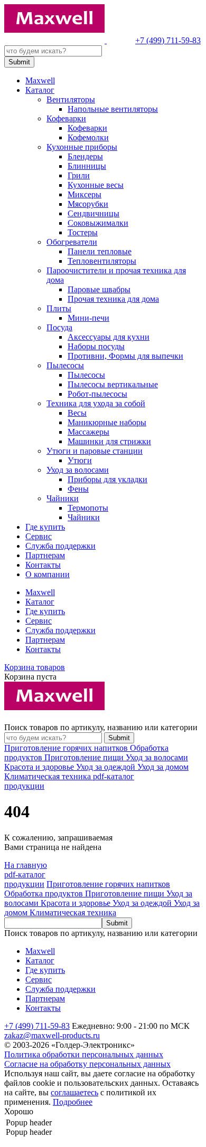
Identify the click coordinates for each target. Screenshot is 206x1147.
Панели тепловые (100, 251)
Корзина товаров (34, 667)
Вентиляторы (70, 99)
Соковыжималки (98, 222)
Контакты (43, 564)
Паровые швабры (99, 289)
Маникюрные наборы (107, 422)
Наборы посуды (96, 346)
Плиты (58, 308)
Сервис (38, 536)
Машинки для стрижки (109, 441)
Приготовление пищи (85, 757)
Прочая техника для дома (113, 298)
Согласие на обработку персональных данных (87, 1063)
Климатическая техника (48, 776)
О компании (47, 574)
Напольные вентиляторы (113, 108)
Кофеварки (66, 118)
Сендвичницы (93, 213)
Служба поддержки (60, 545)
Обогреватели (71, 241)
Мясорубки (88, 203)
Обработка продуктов (44, 893)
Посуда (59, 327)
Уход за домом (163, 766)
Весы (77, 412)
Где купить (45, 526)
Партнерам (45, 555)
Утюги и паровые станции (94, 450)
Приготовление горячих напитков (67, 747)
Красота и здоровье (40, 766)
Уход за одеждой (106, 766)
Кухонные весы (96, 184)
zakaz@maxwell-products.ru (52, 1035)
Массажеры (88, 431)
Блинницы (87, 165)
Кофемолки (88, 137)
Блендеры (85, 156)
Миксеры (84, 194)
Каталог (39, 89)
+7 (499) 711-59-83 (168, 40)
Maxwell (40, 80)
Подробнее (72, 1101)
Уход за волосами (77, 469)
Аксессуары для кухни (108, 336)
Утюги (80, 460)
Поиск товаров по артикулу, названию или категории (101, 727)
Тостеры (83, 232)
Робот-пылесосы (97, 393)
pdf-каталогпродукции (24, 879)
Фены (78, 488)
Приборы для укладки (107, 479)
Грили (79, 175)
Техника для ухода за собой (95, 403)
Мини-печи (88, 317)
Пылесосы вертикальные (113, 384)
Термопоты (88, 507)
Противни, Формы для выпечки (125, 355)
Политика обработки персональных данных (83, 1054)
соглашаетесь (74, 1092)
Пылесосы (65, 365)
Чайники (62, 498)
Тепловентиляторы (102, 260)
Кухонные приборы (81, 146)
